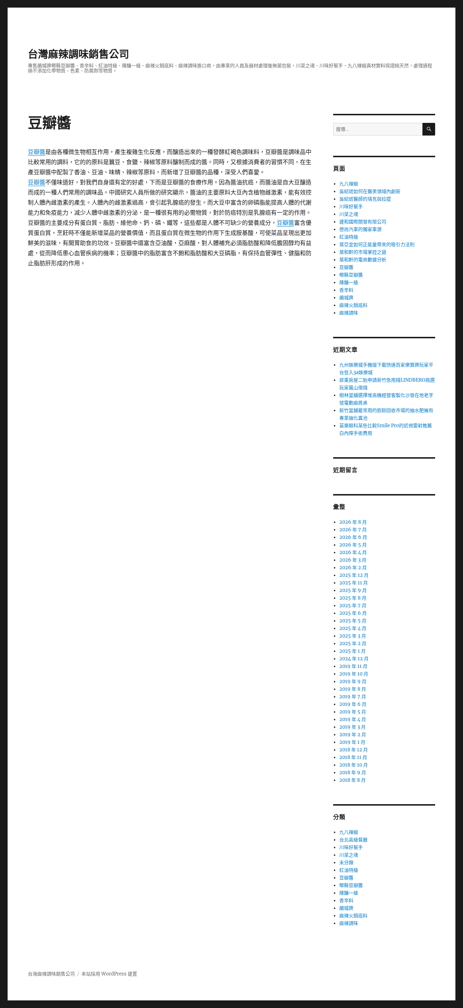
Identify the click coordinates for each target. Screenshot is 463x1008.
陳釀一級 (348, 282)
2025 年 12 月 (354, 575)
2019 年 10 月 (353, 674)
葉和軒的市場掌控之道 (362, 252)
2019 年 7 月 (352, 697)
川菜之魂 (348, 214)
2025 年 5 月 (352, 621)
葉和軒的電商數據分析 (362, 260)
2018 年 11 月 (353, 757)
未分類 (346, 862)
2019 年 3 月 (352, 727)
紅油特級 (348, 237)
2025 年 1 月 (352, 651)
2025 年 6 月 (353, 613)
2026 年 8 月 (353, 522)
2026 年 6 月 (353, 537)
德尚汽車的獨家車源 (360, 229)
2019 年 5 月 (352, 712)
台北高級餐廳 (353, 840)
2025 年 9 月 (353, 590)
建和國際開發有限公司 (362, 222)
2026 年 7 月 (353, 530)
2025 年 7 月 (352, 605)
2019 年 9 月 (352, 681)
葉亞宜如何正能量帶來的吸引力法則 (377, 244)
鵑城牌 (346, 298)
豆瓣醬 (36, 151)
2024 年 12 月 (354, 659)
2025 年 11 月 (353, 583)
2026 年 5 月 (353, 545)
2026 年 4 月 (353, 552)
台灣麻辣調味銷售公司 (78, 54)
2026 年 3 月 (352, 560)
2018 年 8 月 (352, 780)
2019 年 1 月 (352, 742)
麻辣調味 (348, 313)
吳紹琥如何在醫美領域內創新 (369, 191)
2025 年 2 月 (352, 643)
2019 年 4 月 (352, 719)
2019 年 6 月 (352, 704)
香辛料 (346, 290)
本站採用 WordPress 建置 (109, 974)
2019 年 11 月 (353, 666)
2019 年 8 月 (352, 689)
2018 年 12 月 (353, 750)
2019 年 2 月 (352, 735)
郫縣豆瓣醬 (351, 275)
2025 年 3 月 (352, 636)
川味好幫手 (351, 206)
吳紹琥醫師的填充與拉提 (365, 199)
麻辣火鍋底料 (353, 305)
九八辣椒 (348, 184)
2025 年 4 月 (352, 628)
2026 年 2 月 (353, 568)
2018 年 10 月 (353, 765)
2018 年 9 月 (352, 772)
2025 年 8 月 (352, 598)
